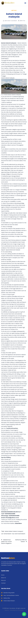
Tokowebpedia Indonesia (16, 610)
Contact (3, 583)
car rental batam (6, 534)
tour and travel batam (18, 534)
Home (2, 575)
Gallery (8, 457)
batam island (8, 531)
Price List (3, 580)
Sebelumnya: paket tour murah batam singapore (6, 541)
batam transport (18, 531)
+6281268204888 (9, 514)
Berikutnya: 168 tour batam (21, 540)
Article (14, 10)
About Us (3, 577)
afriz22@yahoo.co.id (12, 517)
